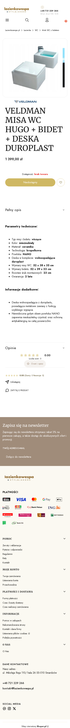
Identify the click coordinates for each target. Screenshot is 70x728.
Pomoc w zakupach (12, 620)
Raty (5, 558)
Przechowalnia (10, 584)
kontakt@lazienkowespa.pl (18, 688)
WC (36, 30)
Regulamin (8, 554)
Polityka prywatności (12, 637)
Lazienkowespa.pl (12, 30)
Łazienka (27, 30)
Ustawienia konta (10, 580)
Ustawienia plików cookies (15, 633)
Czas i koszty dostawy (13, 602)
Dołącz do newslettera (18, 457)
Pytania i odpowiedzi (12, 549)
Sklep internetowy (33, 726)
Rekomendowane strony (14, 625)
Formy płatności (10, 598)
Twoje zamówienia (12, 576)
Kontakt (6, 562)
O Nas (6, 651)
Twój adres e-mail (14, 448)
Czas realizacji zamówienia (15, 607)
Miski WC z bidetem (50, 30)
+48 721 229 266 (49, 10)
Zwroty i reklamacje (12, 545)
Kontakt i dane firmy (12, 629)
